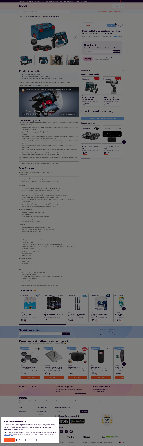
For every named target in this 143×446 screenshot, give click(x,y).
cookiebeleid (8, 435)
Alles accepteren (10, 440)
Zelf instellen (21, 440)
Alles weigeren (31, 440)
